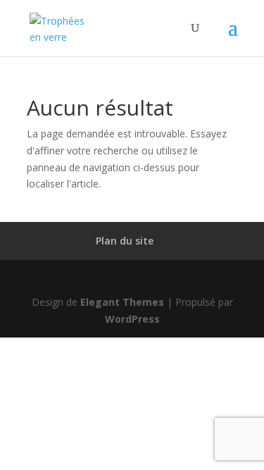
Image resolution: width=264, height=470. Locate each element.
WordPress (132, 319)
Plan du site (124, 240)
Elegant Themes (122, 302)
